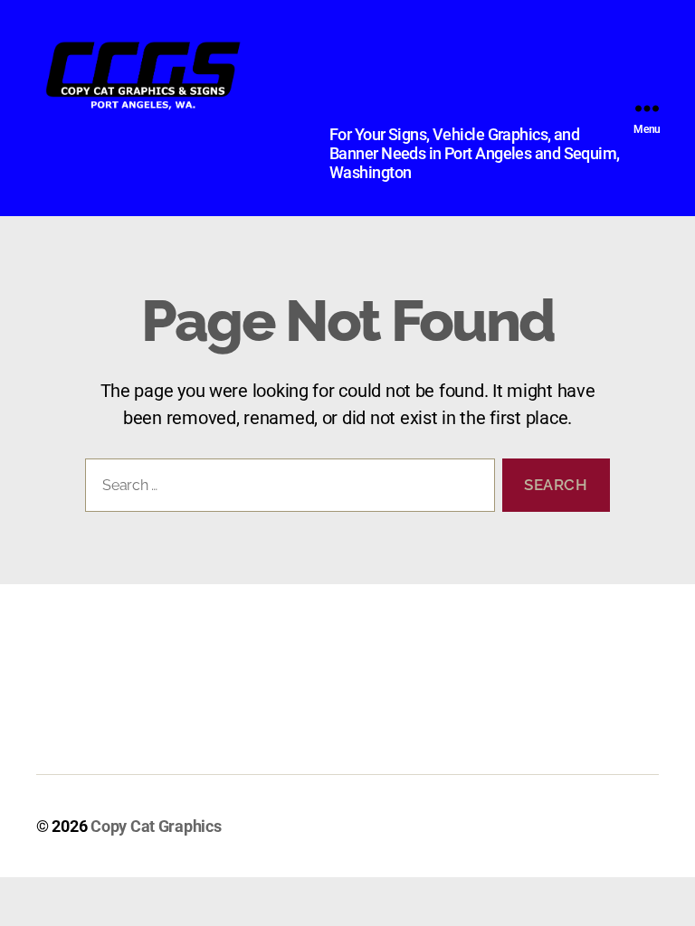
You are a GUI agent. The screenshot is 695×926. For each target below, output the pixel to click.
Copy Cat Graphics (155, 826)
